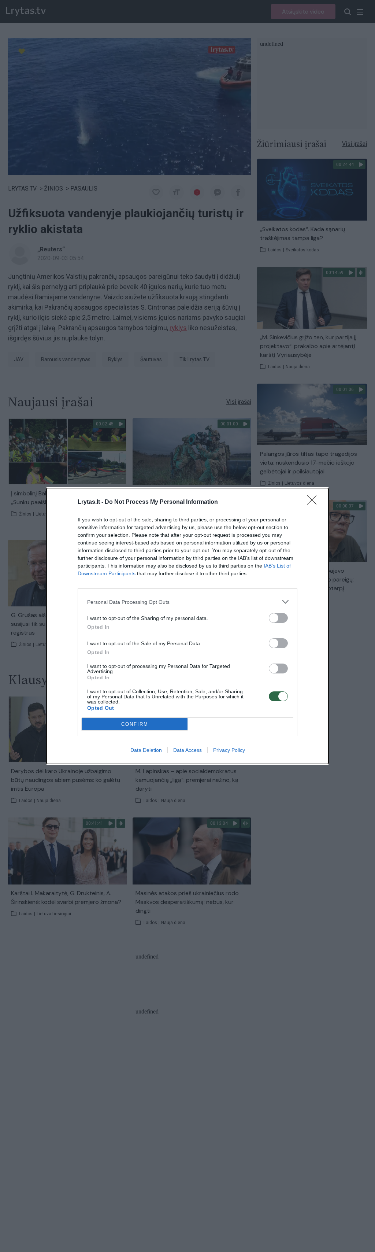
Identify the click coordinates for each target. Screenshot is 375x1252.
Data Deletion (146, 750)
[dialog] (187, 626)
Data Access (187, 750)
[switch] (278, 618)
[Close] (314, 502)
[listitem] (187, 602)
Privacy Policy (229, 750)
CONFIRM (134, 724)
